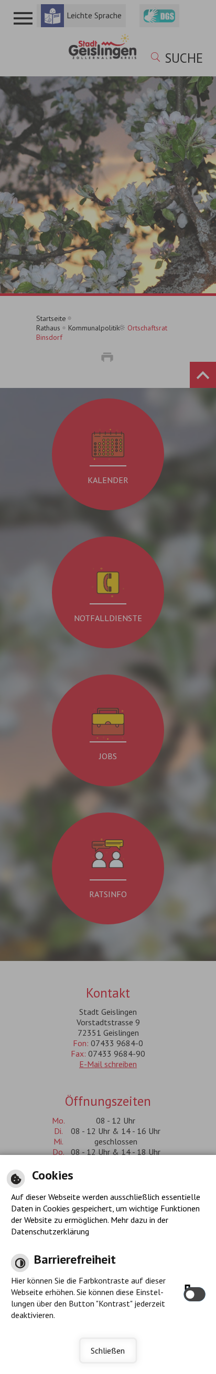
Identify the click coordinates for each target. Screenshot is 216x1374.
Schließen (108, 1350)
